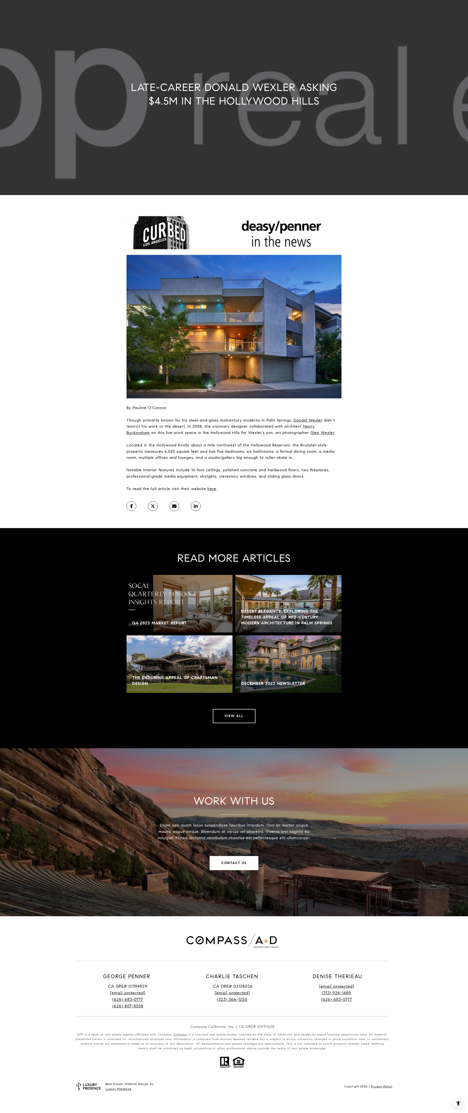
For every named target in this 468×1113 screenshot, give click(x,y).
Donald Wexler (307, 420)
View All (234, 716)
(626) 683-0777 (127, 999)
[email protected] (336, 986)
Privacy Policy (381, 1086)
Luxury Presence (118, 1089)
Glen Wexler (322, 432)
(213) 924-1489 (336, 992)
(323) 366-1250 (232, 999)
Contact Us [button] (234, 863)
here (211, 488)
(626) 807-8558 (127, 1006)
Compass (180, 1034)
